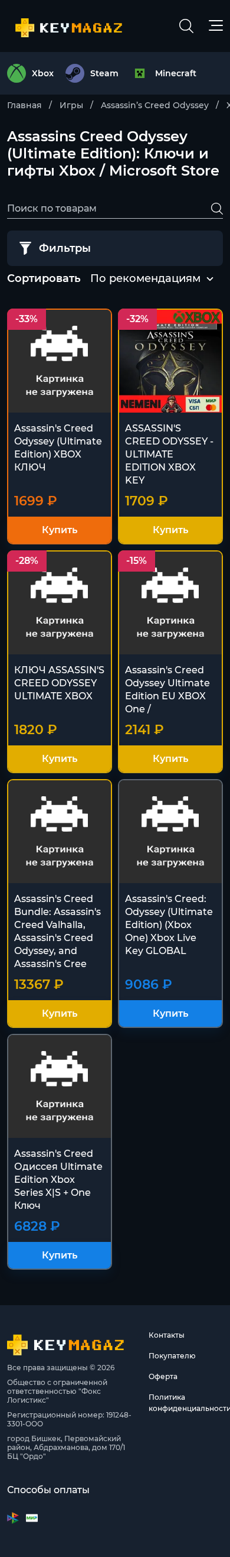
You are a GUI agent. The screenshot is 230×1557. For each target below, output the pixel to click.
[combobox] (145, 279)
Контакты (167, 1335)
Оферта (163, 1376)
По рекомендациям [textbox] (145, 278)
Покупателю (172, 1355)
